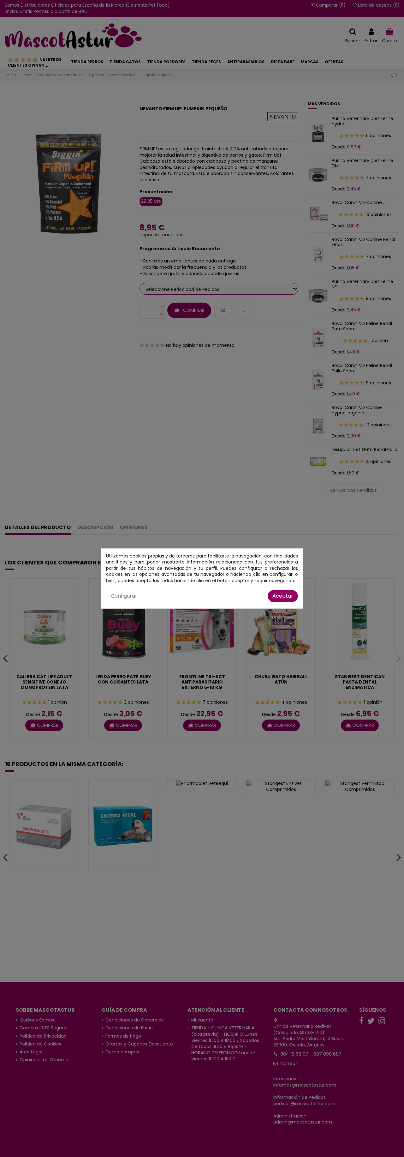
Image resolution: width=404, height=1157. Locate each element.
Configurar (124, 596)
